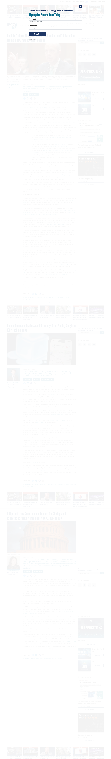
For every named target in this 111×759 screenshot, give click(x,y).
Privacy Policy (32, 39)
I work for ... (34, 25)
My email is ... (34, 19)
